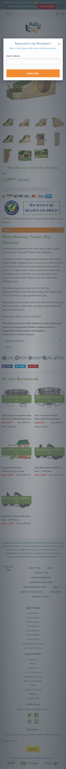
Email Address (13, 55)
